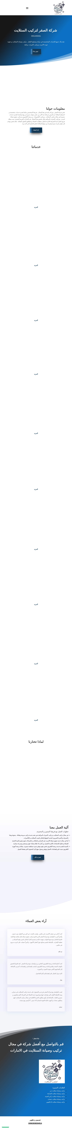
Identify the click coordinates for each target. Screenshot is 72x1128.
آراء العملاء (36, 130)
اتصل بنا (36, 51)
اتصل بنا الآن (37, 857)
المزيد (36, 207)
